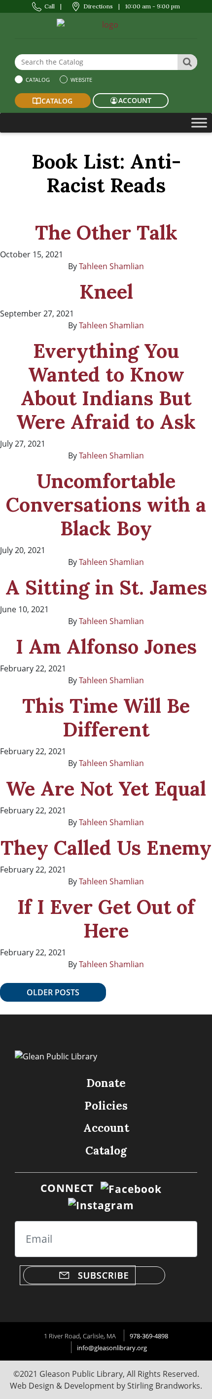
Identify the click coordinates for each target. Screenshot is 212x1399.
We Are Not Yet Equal (106, 788)
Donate (106, 1083)
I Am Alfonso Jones (106, 646)
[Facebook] (131, 1188)
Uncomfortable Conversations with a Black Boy (106, 504)
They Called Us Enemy (106, 847)
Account (106, 1127)
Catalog (37, 79)
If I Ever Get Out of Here (106, 918)
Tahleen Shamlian (111, 266)
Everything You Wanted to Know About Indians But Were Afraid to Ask (106, 386)
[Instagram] (101, 1204)
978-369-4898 (149, 1335)
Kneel (106, 291)
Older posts (53, 992)
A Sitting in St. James (106, 587)
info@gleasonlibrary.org (112, 1347)
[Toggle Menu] (199, 122)
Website (80, 79)
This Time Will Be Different (106, 717)
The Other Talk (106, 232)
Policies (106, 1105)
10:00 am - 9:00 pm (152, 6)
